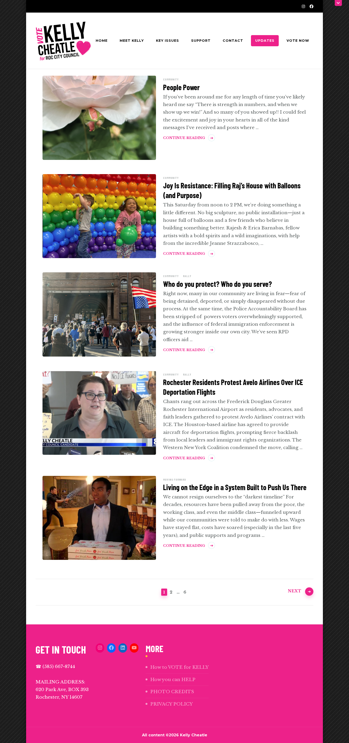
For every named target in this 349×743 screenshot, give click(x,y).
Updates (264, 40)
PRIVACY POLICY (171, 704)
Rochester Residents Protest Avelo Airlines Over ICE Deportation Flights (233, 386)
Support (201, 40)
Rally (187, 276)
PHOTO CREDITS (172, 691)
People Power (181, 87)
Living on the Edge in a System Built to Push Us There (235, 487)
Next (295, 591)
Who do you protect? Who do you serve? (217, 283)
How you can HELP (172, 679)
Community (171, 79)
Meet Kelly (132, 40)
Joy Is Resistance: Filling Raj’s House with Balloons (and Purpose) (232, 190)
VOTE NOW (298, 40)
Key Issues (167, 40)
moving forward (174, 479)
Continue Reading (184, 138)
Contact (233, 40)
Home (102, 40)
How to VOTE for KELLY (179, 667)
